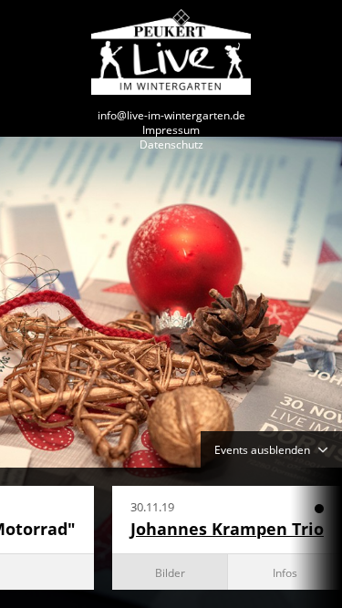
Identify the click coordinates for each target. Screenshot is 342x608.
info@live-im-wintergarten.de (171, 115)
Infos (285, 572)
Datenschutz (171, 144)
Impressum (171, 129)
